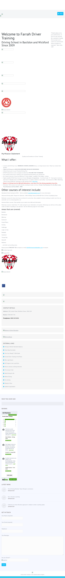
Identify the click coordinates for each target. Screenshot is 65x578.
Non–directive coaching (14, 496)
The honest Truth (9, 370)
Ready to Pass (8, 383)
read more (13, 434)
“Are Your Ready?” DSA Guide (12, 353)
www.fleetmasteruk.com (34, 193)
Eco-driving (7, 380)
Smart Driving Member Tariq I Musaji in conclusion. (20, 489)
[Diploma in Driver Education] (10, 330)
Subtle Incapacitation (10, 386)
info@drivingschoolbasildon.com (34, 247)
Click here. (35, 181)
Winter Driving (8, 376)
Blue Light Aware (9, 360)
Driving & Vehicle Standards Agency (14, 346)
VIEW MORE (9, 475)
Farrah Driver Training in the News (13, 356)
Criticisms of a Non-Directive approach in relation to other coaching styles (26, 504)
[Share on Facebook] (3, 287)
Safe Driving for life (9, 373)
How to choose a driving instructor (13, 366)
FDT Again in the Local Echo (12, 363)
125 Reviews (6, 413)
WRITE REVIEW (13, 479)
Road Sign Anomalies (10, 350)
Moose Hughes (41, 574)
